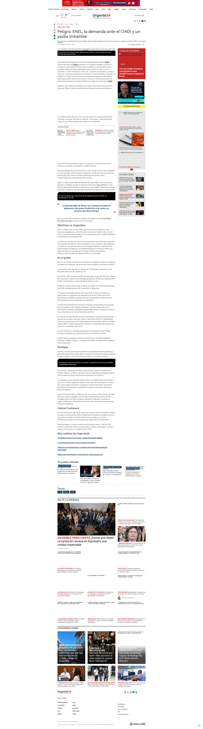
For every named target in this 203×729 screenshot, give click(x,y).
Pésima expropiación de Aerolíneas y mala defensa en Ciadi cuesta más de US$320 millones (76, 132)
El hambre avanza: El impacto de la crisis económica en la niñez (133, 474)
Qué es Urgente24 (122, 709)
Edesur (76, 64)
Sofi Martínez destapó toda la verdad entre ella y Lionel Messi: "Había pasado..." (126, 188)
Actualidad (65, 9)
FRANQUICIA (92, 619)
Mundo (74, 9)
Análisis (90, 9)
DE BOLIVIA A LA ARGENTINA (128, 649)
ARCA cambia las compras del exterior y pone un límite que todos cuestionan (100, 620)
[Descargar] (55, 36)
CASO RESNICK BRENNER (126, 619)
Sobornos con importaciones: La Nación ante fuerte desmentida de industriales (82, 448)
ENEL (107, 62)
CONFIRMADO (123, 592)
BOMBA (121, 178)
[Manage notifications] (199, 725)
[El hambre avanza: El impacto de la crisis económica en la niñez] (135, 470)
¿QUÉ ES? (122, 203)
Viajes (151, 9)
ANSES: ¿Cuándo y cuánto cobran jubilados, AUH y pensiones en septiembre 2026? (71, 620)
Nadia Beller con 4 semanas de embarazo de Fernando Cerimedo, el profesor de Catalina (131, 684)
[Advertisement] (86, 102)
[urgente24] (64, 693)
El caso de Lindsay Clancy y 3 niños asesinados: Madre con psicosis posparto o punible (70, 684)
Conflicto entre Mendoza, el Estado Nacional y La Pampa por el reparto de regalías (70, 594)
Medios (82, 9)
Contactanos (121, 707)
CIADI (110, 81)
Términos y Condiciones (62, 721)
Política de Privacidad (73, 721)
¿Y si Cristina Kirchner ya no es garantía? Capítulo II (76, 442)
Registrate (137, 16)
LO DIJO (121, 186)
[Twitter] (55, 27)
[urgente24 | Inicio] (144, 717)
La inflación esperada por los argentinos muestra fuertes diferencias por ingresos (67, 471)
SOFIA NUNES (64, 548)
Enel (60, 492)
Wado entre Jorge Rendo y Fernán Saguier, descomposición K (80, 454)
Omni (110, 9)
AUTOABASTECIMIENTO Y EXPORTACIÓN (114, 467)
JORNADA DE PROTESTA (126, 194)
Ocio (97, 9)
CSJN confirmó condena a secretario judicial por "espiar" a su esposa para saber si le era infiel (131, 522)
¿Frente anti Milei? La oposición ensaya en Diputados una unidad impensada (85, 541)
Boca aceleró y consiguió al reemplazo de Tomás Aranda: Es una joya (131, 593)
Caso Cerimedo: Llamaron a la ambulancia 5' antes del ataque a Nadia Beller (101, 685)
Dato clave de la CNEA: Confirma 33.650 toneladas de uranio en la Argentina (112, 473)
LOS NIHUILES (62, 592)
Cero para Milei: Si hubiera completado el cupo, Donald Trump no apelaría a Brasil (131, 72)
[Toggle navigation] (58, 15)
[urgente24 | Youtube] (142, 21)
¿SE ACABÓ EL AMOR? (86, 475)
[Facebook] (55, 24)
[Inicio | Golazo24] (145, 21)
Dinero (116, 9)
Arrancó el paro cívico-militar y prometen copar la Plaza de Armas (127, 197)
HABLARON (123, 211)
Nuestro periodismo (123, 714)
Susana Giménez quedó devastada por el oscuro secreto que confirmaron (126, 205)
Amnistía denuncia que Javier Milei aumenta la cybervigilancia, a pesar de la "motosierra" (101, 657)
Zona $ (124, 9)
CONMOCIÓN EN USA (64, 683)
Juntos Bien (142, 9)
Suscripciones (121, 704)
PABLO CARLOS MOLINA (126, 520)
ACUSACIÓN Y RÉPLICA (95, 592)
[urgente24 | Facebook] (135, 21)
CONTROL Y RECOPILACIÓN (97, 649)
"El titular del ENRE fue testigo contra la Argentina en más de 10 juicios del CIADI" (104, 131)
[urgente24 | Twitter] (137, 21)
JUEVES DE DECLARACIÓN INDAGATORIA (101, 682)
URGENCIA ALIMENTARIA (132, 468)
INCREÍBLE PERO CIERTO (74, 537)
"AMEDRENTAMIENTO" (126, 543)
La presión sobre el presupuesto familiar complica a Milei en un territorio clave (131, 570)
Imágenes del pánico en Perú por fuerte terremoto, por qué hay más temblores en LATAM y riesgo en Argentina (71, 654)
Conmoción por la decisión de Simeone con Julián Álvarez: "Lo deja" (127, 212)
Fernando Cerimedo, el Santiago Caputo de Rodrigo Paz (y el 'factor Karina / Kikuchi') (130, 655)
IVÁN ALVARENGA (129, 598)
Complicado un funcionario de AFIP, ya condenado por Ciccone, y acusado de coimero (131, 620)
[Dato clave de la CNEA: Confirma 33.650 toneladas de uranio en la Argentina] (113, 469)
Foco (103, 9)
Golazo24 (132, 9)
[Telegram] (54, 33)
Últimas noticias (53, 9)
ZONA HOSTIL (122, 568)
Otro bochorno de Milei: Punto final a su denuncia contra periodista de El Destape (131, 545)
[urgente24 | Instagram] (140, 21)
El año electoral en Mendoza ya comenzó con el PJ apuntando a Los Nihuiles (100, 594)
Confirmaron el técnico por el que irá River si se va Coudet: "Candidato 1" (127, 180)
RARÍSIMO (121, 683)
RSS (119, 712)
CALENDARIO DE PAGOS (65, 619)
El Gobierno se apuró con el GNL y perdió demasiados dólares (80, 438)
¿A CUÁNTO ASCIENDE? (65, 466)
